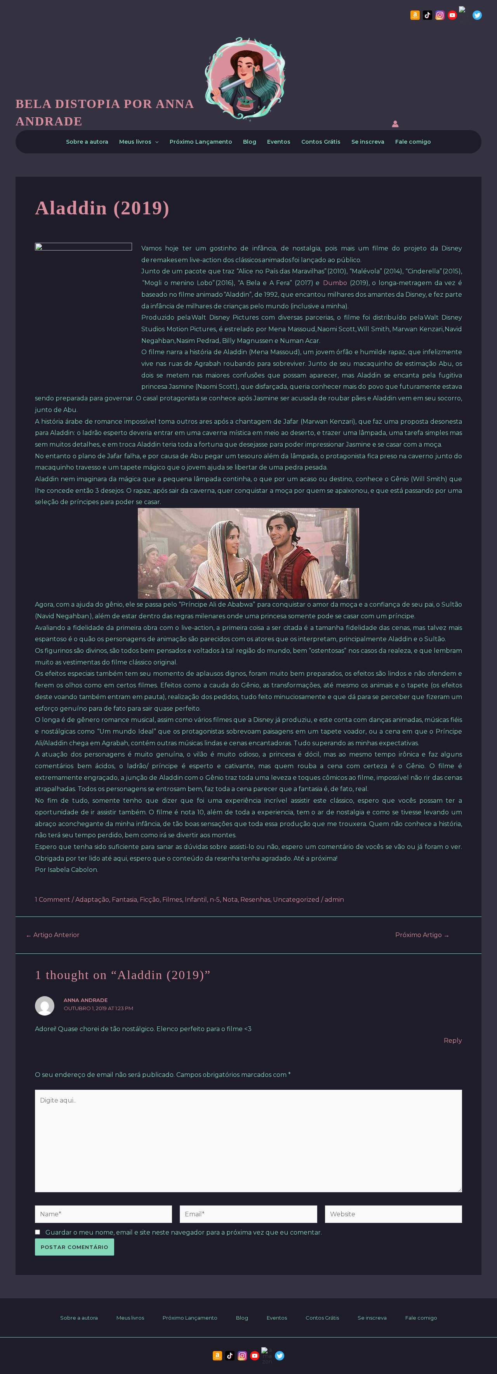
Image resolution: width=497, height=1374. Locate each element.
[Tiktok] (427, 15)
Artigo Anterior (53, 935)
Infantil (196, 899)
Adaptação (92, 899)
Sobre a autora (87, 141)
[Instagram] (440, 15)
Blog (249, 141)
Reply (453, 1040)
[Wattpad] (465, 15)
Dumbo (335, 283)
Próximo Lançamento (201, 141)
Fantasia (124, 899)
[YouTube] (452, 15)
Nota (230, 899)
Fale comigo (413, 141)
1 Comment (52, 899)
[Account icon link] (395, 125)
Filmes (172, 899)
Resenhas (255, 899)
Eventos (278, 141)
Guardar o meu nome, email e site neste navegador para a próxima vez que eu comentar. (183, 1232)
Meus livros (135, 141)
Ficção (150, 899)
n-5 (215, 899)
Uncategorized (296, 899)
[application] (154, 141)
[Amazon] (415, 15)
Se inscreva (367, 141)
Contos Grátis (321, 141)
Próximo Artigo (422, 935)
